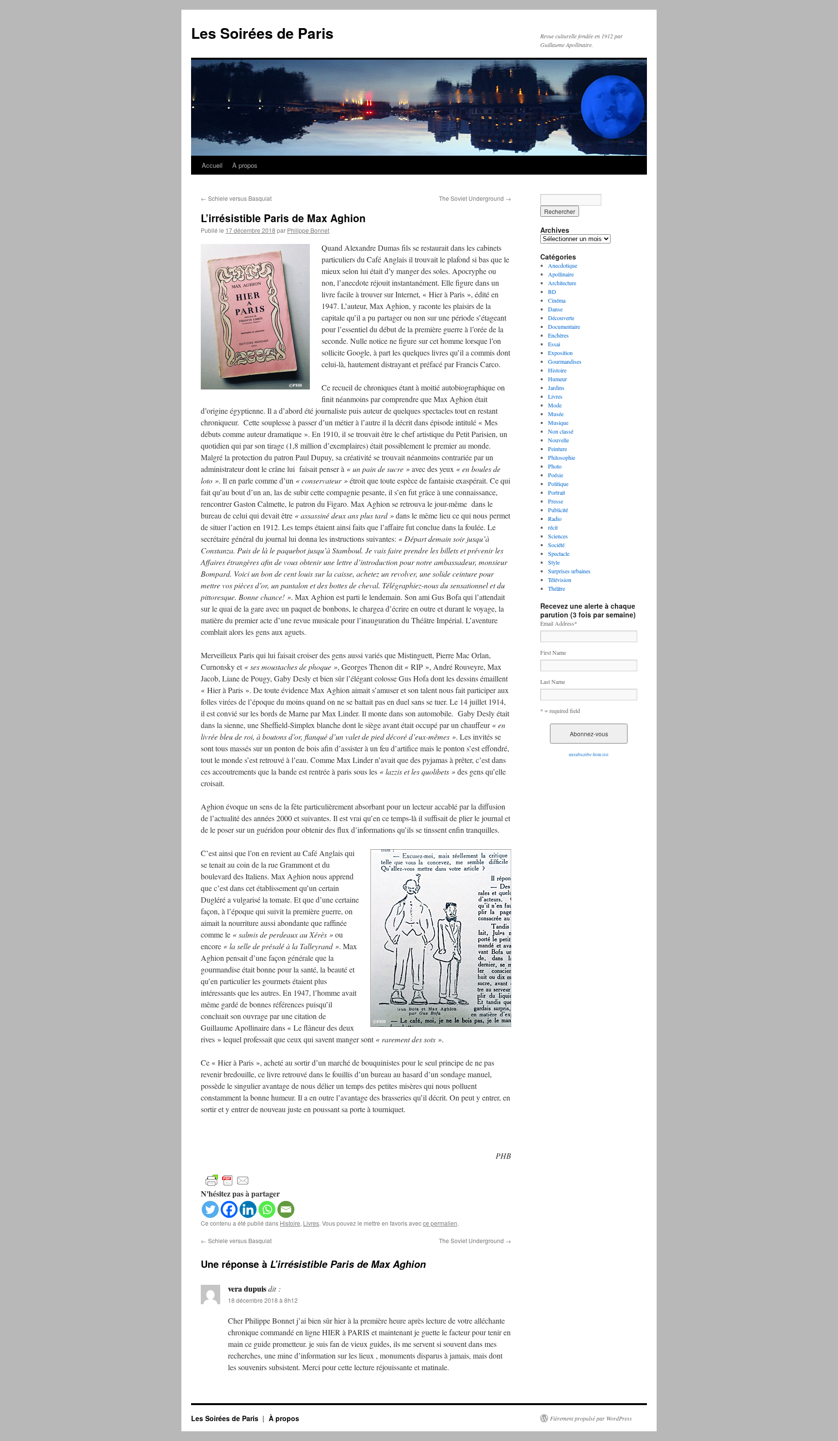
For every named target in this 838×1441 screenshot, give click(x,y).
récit (553, 527)
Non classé (560, 431)
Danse (555, 309)
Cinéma (556, 300)
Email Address (558, 623)
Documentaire (564, 326)
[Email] (285, 1209)
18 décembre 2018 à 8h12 (263, 1300)
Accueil (212, 165)
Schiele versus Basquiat (236, 198)
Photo (555, 466)
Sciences (558, 536)
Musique (558, 422)
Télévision (559, 579)
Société (556, 545)
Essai (554, 344)
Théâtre (556, 588)
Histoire (290, 1223)
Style (554, 562)
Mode (555, 405)
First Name (553, 652)
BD (552, 291)
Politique (558, 483)
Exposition (560, 352)
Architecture (562, 283)
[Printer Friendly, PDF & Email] (227, 1180)
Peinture (557, 449)
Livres (311, 1223)
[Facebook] (229, 1209)
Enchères (558, 335)
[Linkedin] (248, 1209)
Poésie (555, 475)
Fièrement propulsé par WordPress (591, 1418)
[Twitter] (210, 1209)
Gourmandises (564, 361)
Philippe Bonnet (308, 230)
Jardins (556, 387)
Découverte (561, 318)
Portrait (556, 492)
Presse (555, 501)
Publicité (558, 510)
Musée (556, 414)
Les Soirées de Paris (262, 32)
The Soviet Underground (475, 198)
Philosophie (561, 457)
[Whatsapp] (266, 1209)
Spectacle (558, 553)
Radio (555, 518)
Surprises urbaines (569, 571)
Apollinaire (561, 274)
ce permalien (440, 1223)
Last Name (552, 681)
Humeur (557, 379)
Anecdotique (562, 265)
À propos (245, 165)
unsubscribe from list (589, 755)
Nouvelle (558, 440)
